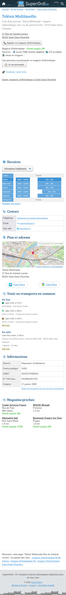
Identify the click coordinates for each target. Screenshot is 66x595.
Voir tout (6, 325)
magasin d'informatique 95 (23, 561)
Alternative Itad (10, 418)
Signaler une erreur (11, 203)
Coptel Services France (14, 405)
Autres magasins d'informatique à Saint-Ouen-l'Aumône (29, 79)
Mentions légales (19, 585)
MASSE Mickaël (41, 405)
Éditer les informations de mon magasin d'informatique (43, 388)
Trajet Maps (51, 284)
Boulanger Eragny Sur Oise (47, 418)
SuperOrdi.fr (36, 582)
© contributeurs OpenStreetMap (50, 243)
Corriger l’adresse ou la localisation (49, 267)
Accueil (3, 3)
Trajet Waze (19, 284)
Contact (32, 585)
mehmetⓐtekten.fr (27, 223)
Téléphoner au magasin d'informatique (32, 218)
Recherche (62, 3)
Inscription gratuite (46, 585)
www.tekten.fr (25, 229)
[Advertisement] (33, 119)
